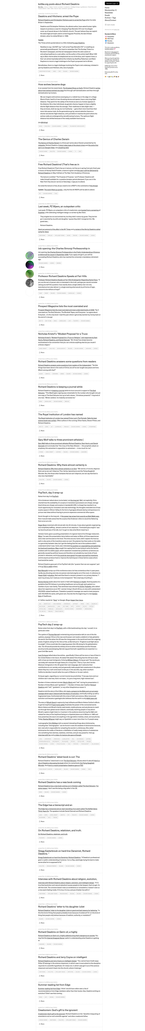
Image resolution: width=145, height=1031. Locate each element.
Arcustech (114, 52)
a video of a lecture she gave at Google (67, 735)
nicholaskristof (61, 348)
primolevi (66, 426)
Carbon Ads (116, 29)
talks (52, 8)
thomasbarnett (85, 744)
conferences (67, 603)
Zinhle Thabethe (85, 586)
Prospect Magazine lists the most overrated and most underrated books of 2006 (66, 310)
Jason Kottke (54, 13)
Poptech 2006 (42, 609)
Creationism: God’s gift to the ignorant (58, 1010)
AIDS (40, 603)
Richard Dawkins (74, 71)
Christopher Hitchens (44, 71)
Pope (59, 71)
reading (52, 997)
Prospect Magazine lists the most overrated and (63, 306)
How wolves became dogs (52, 84)
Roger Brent (42, 525)
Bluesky (109, 41)
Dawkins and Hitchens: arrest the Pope (58, 16)
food (87, 603)
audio (40, 815)
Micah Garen (51, 702)
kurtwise (88, 739)
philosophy (42, 838)
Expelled (41, 212)
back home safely (58, 704)
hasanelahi (94, 603)
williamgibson (95, 744)
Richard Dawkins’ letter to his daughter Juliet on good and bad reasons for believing (67, 910)
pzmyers (75, 235)
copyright (75, 603)
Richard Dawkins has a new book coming (59, 782)
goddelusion (84, 7)
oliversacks (58, 426)
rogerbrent (79, 609)
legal (58, 606)
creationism (67, 7)
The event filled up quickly (53, 189)
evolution (60, 7)
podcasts (74, 815)
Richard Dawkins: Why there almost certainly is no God (57, 468)
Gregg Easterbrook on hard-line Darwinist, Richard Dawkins (59, 857)
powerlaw (50, 609)
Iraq (73, 739)
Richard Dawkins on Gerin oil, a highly (57, 932)
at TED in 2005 (47, 566)
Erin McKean (53, 723)
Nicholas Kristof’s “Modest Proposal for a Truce (63, 333)
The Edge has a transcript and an (55, 805)
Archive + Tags (110, 17)
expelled (50, 235)
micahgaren (65, 741)
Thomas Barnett (53, 634)
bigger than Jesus (77, 600)
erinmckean (57, 739)
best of (56, 8)
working (59, 263)
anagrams (41, 944)
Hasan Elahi (42, 575)
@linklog (44, 122)
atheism (41, 452)
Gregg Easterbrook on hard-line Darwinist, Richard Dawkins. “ (64, 852)
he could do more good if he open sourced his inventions (78, 555)
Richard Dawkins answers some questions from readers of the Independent (64, 365)
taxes (69, 744)
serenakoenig (88, 609)
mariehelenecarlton (44, 741)
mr (51, 317)
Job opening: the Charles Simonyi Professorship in (64, 248)
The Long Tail (42, 611)
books (55, 7)
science (46, 7)
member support (109, 49)
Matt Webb (65, 606)
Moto (40, 536)
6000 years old (91, 698)
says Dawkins (79, 43)
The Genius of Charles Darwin (53, 139)
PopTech (55, 496)
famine (82, 603)
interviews (55, 373)
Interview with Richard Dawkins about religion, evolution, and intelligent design (66, 882)
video (48, 8)
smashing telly (63, 147)
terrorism (75, 744)
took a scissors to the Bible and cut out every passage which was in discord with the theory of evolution (68, 692)
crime (54, 71)
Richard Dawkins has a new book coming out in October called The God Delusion (66, 786)
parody (46, 293)
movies (68, 235)
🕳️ (113, 76)
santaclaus (71, 293)
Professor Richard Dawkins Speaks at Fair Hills (62, 276)
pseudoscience (64, 893)
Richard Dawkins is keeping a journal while (60, 386)
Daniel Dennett (92, 7)
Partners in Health (79, 581)
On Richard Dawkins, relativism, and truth (52, 834)
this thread (94, 185)
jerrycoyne (70, 972)
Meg (57, 548)
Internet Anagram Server (55, 938)
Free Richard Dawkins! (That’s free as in (58, 164)
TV (75, 151)
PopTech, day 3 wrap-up (50, 492)
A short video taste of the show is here (71, 145)
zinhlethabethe (59, 611)
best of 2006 (48, 321)
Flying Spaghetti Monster (45, 769)
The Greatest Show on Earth (73, 88)
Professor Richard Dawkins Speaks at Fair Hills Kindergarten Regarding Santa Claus (68, 280)
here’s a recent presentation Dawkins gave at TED (65, 765)
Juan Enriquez (43, 655)
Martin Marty (67, 682)
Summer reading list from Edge (54, 984)
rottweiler (41, 145)
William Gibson (73, 660)
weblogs (67, 401)
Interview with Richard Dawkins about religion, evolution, (67, 879)
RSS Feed (110, 38)
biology (41, 373)
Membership (110, 10)
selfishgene (42, 817)
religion (51, 7)
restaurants (59, 609)
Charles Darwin (42, 8)
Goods (107, 15)
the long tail (75, 500)
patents (78, 606)
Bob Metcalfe (43, 570)
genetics (70, 8)
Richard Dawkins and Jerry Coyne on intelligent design (57, 961)
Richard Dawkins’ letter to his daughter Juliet (61, 906)
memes (62, 373)
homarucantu (51, 606)
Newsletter (109, 12)
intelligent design (75, 7)
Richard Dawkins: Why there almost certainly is (62, 465)
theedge (55, 817)
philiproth (76, 321)
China (40, 739)
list (52, 426)
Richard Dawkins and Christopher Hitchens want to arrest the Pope (62, 20)
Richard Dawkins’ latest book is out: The (59, 757)
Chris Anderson (57, 603)
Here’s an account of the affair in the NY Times (54, 229)
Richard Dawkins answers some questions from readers (67, 361)
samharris (64, 8)
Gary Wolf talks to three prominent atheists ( (60, 439)
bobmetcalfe (47, 603)
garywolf (58, 452)
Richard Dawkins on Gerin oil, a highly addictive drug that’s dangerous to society (66, 935)
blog (55, 600)
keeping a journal (58, 390)
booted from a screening (90, 210)
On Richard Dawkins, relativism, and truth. (59, 830)
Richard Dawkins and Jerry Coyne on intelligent (62, 957)
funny (40, 293)
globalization (65, 739)
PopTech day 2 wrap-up (50, 624)
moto (72, 606)
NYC (40, 193)
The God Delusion (70, 760)
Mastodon (110, 43)
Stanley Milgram (49, 719)
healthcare (42, 606)
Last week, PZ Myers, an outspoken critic (59, 206)
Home (107, 7)
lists (60, 8)
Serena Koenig (43, 581)
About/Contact (110, 20)
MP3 (68, 815)
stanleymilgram (61, 744)
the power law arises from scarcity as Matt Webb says (80, 516)
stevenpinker (92, 426)
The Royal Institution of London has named (60, 414)
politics (85, 606)
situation (51, 575)
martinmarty (55, 741)
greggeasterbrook (52, 866)
